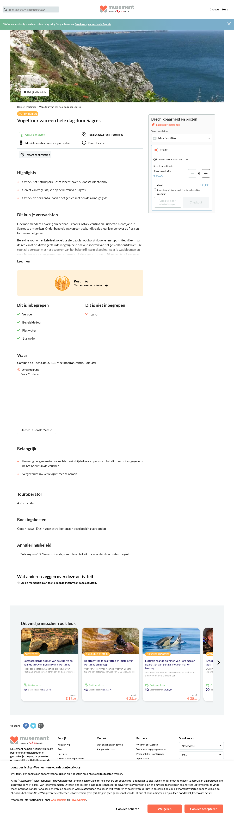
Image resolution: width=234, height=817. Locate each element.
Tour (164, 149)
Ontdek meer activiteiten (89, 285)
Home (20, 106)
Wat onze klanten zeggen (110, 744)
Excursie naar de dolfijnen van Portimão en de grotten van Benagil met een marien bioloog (170, 664)
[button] (181, 150)
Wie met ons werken (147, 744)
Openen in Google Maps (35, 429)
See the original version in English (93, 24)
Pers (60, 749)
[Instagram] (40, 725)
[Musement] (117, 9)
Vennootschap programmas (151, 749)
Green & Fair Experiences (71, 758)
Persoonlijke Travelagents (150, 753)
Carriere (62, 753)
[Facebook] (25, 725)
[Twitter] (32, 725)
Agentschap (142, 758)
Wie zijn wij (64, 744)
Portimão (31, 106)
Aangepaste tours (106, 749)
